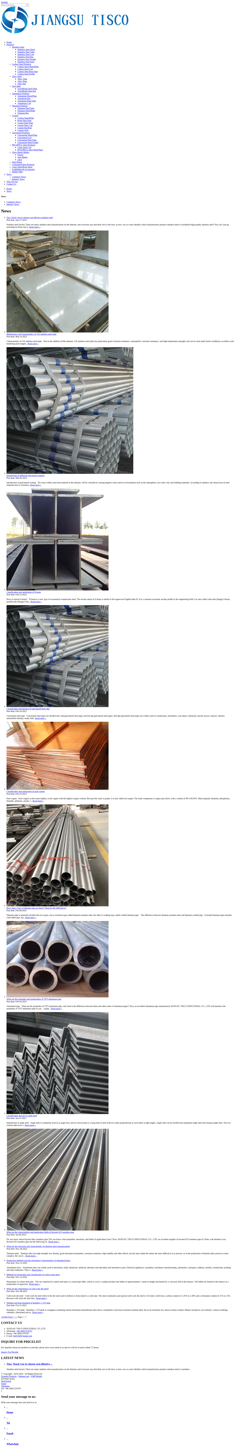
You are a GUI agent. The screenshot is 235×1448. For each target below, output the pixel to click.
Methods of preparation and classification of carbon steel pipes (33, 1274)
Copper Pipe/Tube (25, 123)
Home (9, 42)
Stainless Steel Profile (26, 59)
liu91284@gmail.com (22, 1336)
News (9, 174)
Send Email (6, 1381)
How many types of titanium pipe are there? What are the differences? (36, 908)
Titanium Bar (23, 113)
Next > (11, 1317)
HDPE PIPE (17, 172)
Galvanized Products (21, 133)
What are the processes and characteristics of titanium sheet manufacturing (38, 1246)
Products (10, 44)
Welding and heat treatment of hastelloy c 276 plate (28, 1303)
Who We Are (12, 182)
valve (19, 159)
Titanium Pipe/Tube (25, 108)
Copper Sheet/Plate (25, 118)
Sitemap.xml (23, 1376)
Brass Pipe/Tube (24, 120)
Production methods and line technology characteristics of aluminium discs (38, 1260)
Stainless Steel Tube (26, 52)
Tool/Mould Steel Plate (27, 89)
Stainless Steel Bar (25, 57)
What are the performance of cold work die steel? (28, 1289)
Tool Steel (16, 86)
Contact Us (11, 184)
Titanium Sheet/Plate (26, 111)
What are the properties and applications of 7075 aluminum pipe (34, 999)
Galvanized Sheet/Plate (27, 135)
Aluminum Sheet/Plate (27, 96)
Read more (34, 227)
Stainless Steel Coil (25, 54)
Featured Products (9, 1376)
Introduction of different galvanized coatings (25, 475)
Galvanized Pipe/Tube (26, 140)
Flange (20, 155)
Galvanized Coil (24, 137)
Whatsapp (5, 1386)
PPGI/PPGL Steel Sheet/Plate (30, 150)
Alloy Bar (21, 84)
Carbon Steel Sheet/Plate (28, 67)
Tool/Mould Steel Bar (26, 91)
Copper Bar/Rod (24, 128)
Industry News (18, 179)
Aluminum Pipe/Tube (26, 101)
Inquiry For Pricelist (9, 1352)
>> (16, 1317)
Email (3, 1383)
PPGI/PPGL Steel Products (23, 145)
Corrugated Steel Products (23, 164)
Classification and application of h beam (24, 592)
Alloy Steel (17, 76)
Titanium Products (20, 106)
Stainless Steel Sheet (26, 49)
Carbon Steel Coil (25, 69)
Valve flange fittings (20, 152)
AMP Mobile (36, 1376)
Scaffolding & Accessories (23, 169)
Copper (15, 115)
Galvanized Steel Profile (27, 142)
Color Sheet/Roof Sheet (22, 167)
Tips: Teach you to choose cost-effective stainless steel (30, 217)
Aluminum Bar (23, 98)
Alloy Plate (22, 81)
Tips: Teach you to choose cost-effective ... (29, 1364)
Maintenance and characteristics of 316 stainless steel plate (31, 334)
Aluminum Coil (24, 103)
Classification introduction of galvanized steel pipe (28, 709)
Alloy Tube (22, 79)
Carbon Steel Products (21, 64)
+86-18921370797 (24, 1331)
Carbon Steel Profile (26, 74)
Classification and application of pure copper (26, 791)
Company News (19, 177)
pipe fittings (22, 157)
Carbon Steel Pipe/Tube (27, 71)
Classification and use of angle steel (22, 1116)
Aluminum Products (20, 93)
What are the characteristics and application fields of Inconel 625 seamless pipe (40, 1232)
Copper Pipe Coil (24, 125)
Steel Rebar (17, 162)
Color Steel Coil (24, 147)
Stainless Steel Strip (25, 62)
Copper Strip (22, 130)
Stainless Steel (18, 47)
